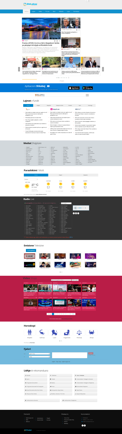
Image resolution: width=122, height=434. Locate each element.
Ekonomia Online (29, 156)
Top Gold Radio (52, 226)
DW (39, 148)
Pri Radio (51, 218)
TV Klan (64, 150)
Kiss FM (51, 208)
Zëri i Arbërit (40, 231)
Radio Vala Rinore (41, 219)
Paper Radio (63, 207)
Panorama (65, 161)
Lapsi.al (77, 159)
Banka (53, 382)
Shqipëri (38, 105)
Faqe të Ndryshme (80, 394)
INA (51, 154)
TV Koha (52, 151)
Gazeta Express (29, 148)
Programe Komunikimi (31, 382)
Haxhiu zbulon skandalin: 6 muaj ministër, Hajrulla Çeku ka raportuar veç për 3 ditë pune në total (85, 126)
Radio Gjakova (64, 211)
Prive (89, 148)
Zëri (51, 164)
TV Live (47, 11)
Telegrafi (28, 147)
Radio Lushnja (52, 217)
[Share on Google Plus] (78, 213)
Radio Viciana (28, 211)
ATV (39, 154)
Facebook (83, 425)
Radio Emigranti (29, 215)
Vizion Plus (65, 151)
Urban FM (40, 212)
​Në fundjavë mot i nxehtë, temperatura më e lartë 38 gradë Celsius (61, 133)
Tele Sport (90, 157)
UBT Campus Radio (42, 228)
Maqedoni (49, 105)
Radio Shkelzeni (41, 232)
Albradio (51, 228)
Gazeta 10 (40, 161)
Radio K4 (63, 226)
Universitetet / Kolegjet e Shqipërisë (85, 382)
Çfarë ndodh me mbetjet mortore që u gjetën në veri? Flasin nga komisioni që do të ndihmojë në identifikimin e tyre (36, 114)
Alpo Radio (40, 215)
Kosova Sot (53, 162)
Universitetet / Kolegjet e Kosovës (84, 379)
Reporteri (28, 154)
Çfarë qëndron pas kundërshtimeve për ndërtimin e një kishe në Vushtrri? (36, 124)
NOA (64, 164)
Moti (54, 11)
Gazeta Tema (78, 162)
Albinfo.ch (53, 147)
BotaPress (53, 161)
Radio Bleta (51, 215)
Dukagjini (28, 164)
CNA (76, 150)
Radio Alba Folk (29, 210)
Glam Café (63, 225)
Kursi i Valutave (80, 375)
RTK (39, 150)
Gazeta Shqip (65, 157)
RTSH (76, 153)
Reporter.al (77, 156)
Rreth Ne (65, 421)
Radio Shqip (28, 208)
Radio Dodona (64, 222)
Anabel (89, 150)
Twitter (85, 425)
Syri (76, 157)
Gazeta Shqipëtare (67, 162)
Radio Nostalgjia (52, 231)
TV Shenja (53, 156)
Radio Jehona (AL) (29, 218)
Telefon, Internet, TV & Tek (57, 394)
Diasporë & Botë (59, 105)
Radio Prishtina (64, 208)
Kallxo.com (28, 151)
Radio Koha (51, 229)
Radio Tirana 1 (29, 214)
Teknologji (90, 105)
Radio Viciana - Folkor (42, 210)
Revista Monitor (91, 153)
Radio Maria (63, 224)
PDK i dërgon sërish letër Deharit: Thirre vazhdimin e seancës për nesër (86, 129)
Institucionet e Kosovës (32, 400)
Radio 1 (27, 212)
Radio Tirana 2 (41, 214)
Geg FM (27, 219)
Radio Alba (51, 219)
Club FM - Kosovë (41, 208)
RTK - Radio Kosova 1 (53, 207)
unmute (78, 207)
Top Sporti (90, 156)
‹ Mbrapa (49, 314)
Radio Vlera (28, 232)
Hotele (53, 379)
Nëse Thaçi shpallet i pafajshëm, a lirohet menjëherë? (69, 32)
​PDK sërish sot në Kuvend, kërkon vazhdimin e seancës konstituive (60, 122)
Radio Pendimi (29, 224)
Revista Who (90, 151)
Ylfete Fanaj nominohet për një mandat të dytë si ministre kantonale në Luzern (60, 118)
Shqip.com (53, 159)
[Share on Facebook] (74, 213)
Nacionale (28, 161)
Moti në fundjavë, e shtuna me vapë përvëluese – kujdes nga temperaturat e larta (60, 126)
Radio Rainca (52, 232)
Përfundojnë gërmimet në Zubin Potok (33, 117)
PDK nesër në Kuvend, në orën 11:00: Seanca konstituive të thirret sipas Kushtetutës (84, 118)
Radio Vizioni (63, 221)
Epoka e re (40, 164)
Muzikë (28, 375)
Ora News (65, 153)
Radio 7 (50, 224)
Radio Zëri (51, 222)
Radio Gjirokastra (64, 215)
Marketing (66, 423)
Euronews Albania (79, 154)
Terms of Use (66, 418)
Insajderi (27, 162)
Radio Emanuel (41, 225)
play (75, 208)
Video (40, 11)
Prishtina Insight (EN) (92, 161)
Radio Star (28, 221)
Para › (73, 314)
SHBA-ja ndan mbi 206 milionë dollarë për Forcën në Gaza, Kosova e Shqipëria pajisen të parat (61, 129)
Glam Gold (51, 225)
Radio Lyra (63, 229)
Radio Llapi (63, 212)
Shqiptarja (65, 156)
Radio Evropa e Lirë (42, 147)
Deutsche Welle (40, 420)
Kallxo (27, 419)
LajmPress (53, 153)
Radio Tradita (52, 210)
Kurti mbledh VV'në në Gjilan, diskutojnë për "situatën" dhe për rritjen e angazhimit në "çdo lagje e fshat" (31, 72)
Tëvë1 (39, 153)
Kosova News (41, 157)
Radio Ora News (64, 214)
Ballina (26, 11)
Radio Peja (51, 221)
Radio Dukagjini (64, 205)
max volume (85, 207)
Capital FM (63, 219)
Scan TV (77, 148)
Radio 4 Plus (40, 217)
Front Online (40, 159)
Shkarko (61, 11)
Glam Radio (28, 205)
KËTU (71, 237)
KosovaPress (28, 150)
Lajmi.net (53, 157)
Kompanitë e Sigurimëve (57, 390)
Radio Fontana (64, 218)
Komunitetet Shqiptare (82, 386)
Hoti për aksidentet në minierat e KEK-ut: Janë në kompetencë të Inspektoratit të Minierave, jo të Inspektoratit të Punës (90, 72)
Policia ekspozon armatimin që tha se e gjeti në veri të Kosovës (36, 128)
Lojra (68, 11)
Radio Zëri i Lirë (41, 233)
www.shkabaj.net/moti (41, 194)
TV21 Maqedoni (54, 150)
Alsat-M (52, 148)
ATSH (76, 151)
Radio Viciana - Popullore (43, 222)
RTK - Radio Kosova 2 (30, 228)
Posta (52, 386)
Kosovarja (90, 147)
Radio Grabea (64, 232)
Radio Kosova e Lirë (42, 211)
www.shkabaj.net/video (67, 318)
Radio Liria (40, 229)
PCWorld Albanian (91, 159)
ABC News (65, 154)
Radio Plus (28, 222)
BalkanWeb (65, 147)
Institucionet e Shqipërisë (70, 400)
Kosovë (28, 105)
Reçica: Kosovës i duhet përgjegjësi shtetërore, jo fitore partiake (85, 122)
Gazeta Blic (40, 162)
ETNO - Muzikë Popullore (66, 228)
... (67, 314)
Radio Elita (28, 217)
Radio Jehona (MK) (41, 218)
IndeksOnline (28, 159)
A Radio (50, 205)
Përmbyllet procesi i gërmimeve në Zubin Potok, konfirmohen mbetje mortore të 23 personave (50, 72)
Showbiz (70, 105)
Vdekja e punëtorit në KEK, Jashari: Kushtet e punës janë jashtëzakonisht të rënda (71, 72)
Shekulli (64, 159)
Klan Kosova (40, 156)
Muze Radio (51, 233)
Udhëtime (53, 375)
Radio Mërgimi (41, 205)
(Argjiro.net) (67, 361)
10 (70, 314)
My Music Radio (41, 226)
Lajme (33, 11)
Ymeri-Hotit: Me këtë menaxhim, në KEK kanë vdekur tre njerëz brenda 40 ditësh (84, 133)
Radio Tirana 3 (52, 214)
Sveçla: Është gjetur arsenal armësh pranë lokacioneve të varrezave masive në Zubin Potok (35, 132)
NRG (27, 226)
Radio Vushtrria (64, 231)
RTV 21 (39, 151)
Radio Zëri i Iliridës (29, 231)
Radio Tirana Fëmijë (65, 210)
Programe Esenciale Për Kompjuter (34, 386)
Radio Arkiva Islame (42, 224)
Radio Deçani (28, 233)
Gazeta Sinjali (28, 157)
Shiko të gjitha (75, 280)
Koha (27, 153)
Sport (80, 105)
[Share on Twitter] (76, 213)
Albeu (89, 154)
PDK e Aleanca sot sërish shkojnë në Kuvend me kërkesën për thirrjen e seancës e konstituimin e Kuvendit (85, 114)
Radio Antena (28, 229)
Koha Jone (77, 161)
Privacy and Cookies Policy (69, 419)
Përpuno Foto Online (31, 394)
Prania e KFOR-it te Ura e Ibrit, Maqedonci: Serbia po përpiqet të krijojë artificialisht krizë (40, 44)
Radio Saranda (64, 217)
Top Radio (40, 221)
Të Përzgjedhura (31, 250)
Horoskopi (76, 11)
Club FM (27, 207)
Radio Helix (51, 212)
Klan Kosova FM (52, 211)
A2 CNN (77, 147)
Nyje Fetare (79, 390)
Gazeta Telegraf (78, 164)
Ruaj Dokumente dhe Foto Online (34, 390)
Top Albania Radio (41, 207)
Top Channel (65, 148)
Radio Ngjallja (29, 225)
